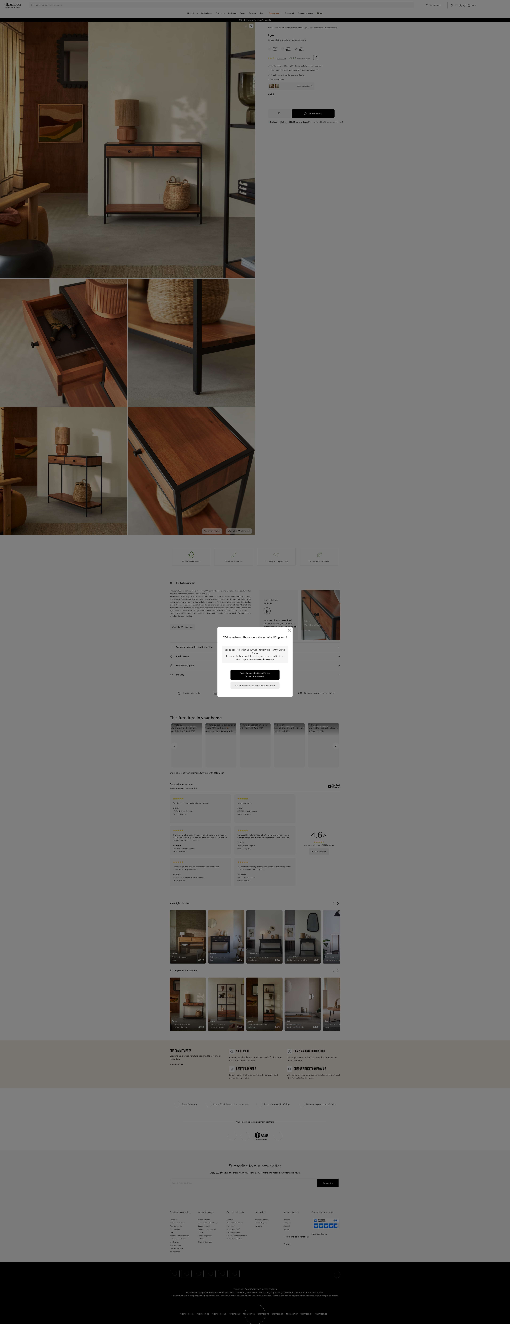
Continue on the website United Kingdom (255, 685)
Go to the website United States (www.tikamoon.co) (255, 675)
